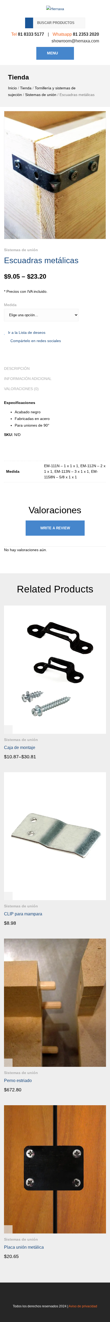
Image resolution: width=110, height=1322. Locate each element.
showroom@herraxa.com (75, 41)
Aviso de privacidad (83, 1306)
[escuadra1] (55, 175)
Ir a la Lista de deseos (26, 332)
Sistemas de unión (40, 95)
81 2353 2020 (86, 34)
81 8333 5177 (31, 34)
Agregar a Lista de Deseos (102, 738)
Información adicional (28, 378)
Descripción (17, 368)
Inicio (12, 88)
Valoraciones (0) (21, 389)
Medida (10, 305)
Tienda (26, 88)
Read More (19, 756)
